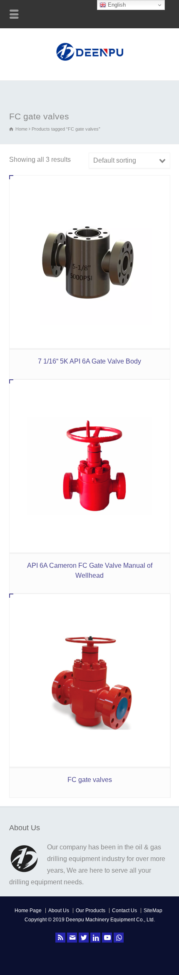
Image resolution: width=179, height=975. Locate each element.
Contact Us (124, 910)
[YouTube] (107, 938)
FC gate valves (89, 779)
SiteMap (153, 910)
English (116, 5)
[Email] (72, 938)
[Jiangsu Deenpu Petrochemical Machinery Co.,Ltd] (89, 61)
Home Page (28, 910)
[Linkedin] (95, 938)
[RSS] (60, 938)
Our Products (90, 910)
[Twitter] (84, 938)
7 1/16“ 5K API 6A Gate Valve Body (89, 361)
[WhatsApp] (119, 938)
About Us (58, 910)
